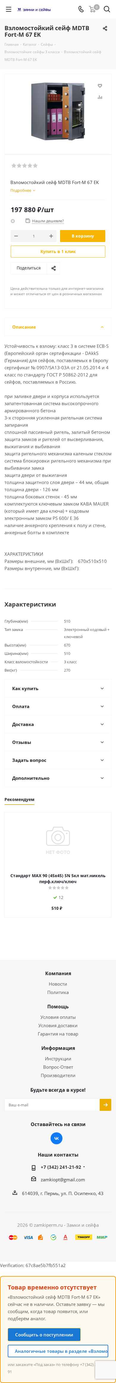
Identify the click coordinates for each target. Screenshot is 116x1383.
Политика (58, 992)
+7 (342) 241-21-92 (61, 1167)
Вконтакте (56, 1138)
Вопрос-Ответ (58, 1067)
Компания (58, 973)
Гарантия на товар (58, 1034)
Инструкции (58, 1059)
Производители (58, 1075)
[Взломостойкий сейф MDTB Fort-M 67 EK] (58, 112)
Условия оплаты (58, 1017)
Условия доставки (58, 1025)
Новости (58, 984)
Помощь (58, 1006)
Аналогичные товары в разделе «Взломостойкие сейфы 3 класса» (61, 1351)
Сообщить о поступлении (44, 1335)
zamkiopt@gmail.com (63, 1180)
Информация (58, 1048)
